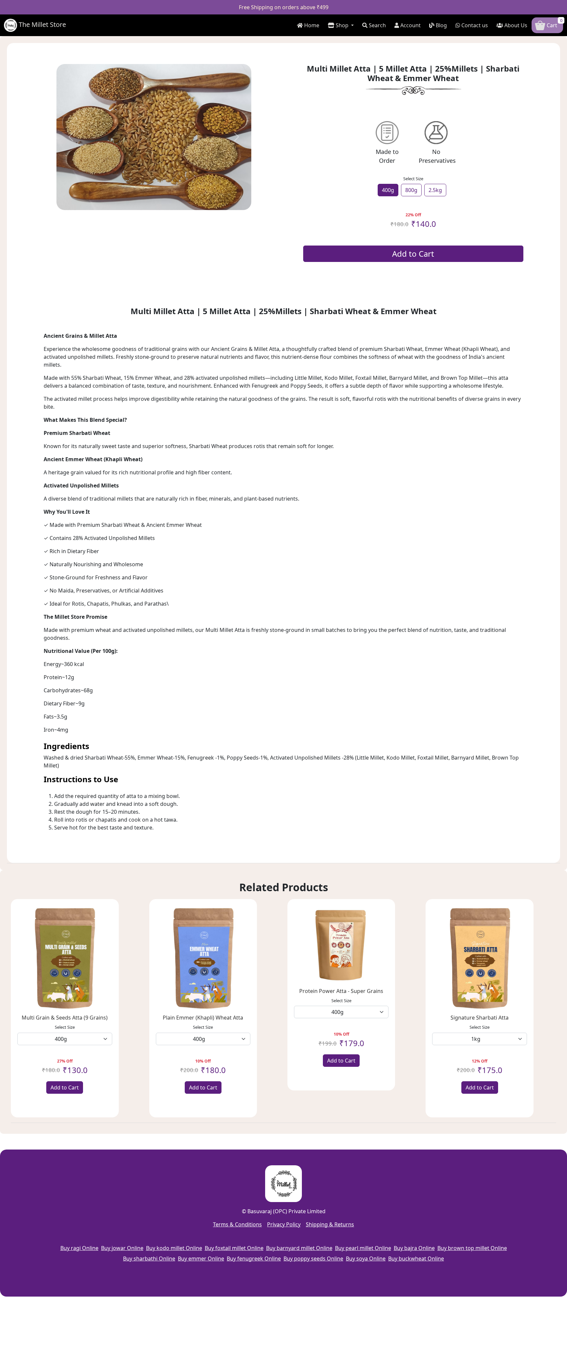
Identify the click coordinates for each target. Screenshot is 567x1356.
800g (411, 190)
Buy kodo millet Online (174, 1248)
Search (377, 25)
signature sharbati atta (480, 1017)
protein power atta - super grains (341, 991)
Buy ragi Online (79, 1248)
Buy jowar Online (122, 1248)
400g (388, 190)
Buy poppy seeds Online (313, 1258)
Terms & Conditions (237, 1224)
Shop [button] (342, 25)
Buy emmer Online (201, 1258)
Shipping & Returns (330, 1224)
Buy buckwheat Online (416, 1258)
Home (311, 25)
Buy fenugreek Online (254, 1258)
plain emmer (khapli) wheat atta (203, 1017)
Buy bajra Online (414, 1248)
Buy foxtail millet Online (234, 1248)
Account (410, 25)
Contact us (474, 25)
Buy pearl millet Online (363, 1248)
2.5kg (435, 190)
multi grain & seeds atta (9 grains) (65, 1017)
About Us (515, 25)
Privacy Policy (284, 1224)
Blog (440, 25)
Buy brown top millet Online (472, 1248)
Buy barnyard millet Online (299, 1248)
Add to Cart (413, 253)
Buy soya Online (366, 1258)
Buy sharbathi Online (149, 1258)
